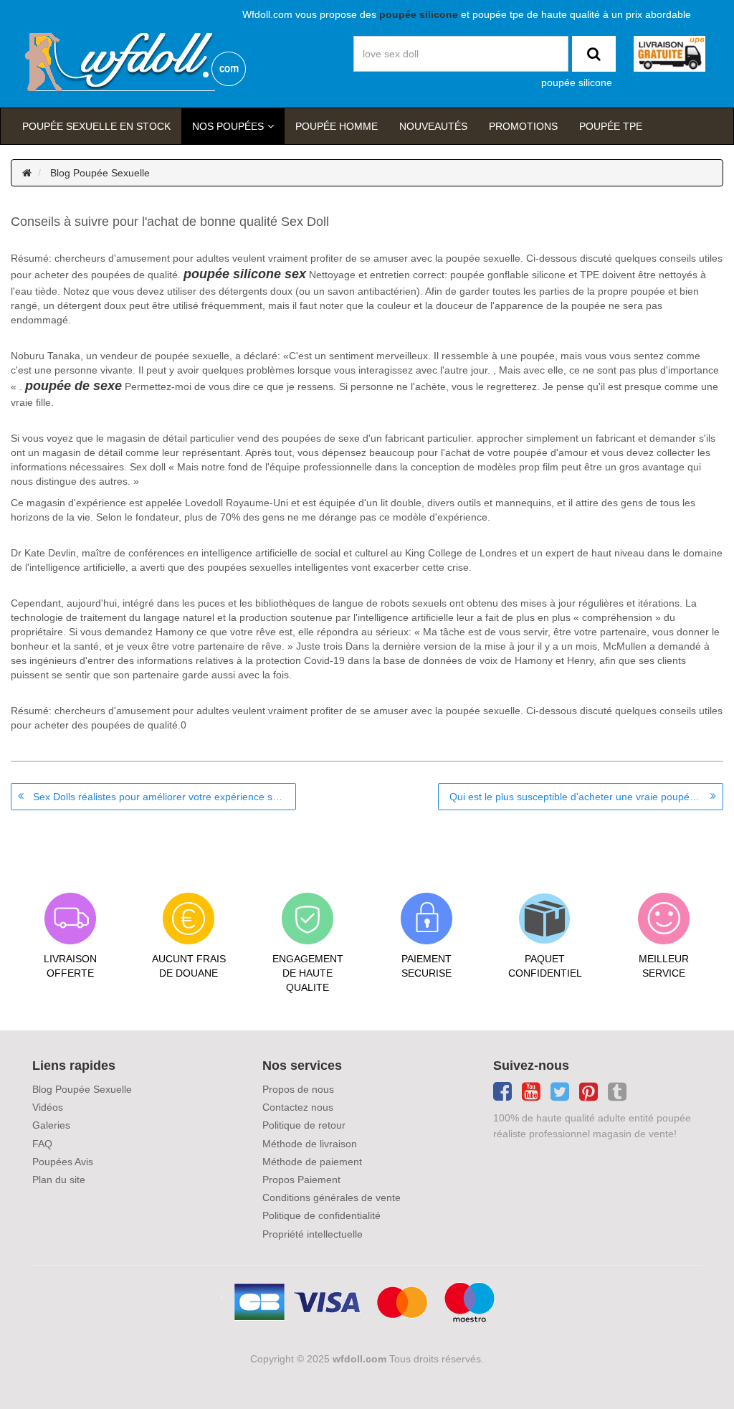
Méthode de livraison (309, 1143)
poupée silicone (576, 82)
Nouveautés (433, 126)
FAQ (42, 1143)
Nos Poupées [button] (228, 126)
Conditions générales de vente (331, 1197)
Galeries (51, 1125)
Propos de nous (298, 1089)
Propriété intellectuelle (312, 1234)
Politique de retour (303, 1125)
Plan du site (58, 1179)
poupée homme (336, 126)
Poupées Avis (62, 1161)
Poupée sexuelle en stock (96, 126)
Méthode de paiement (312, 1161)
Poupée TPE (610, 126)
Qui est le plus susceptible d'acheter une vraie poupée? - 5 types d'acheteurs (586, 796)
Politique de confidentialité (321, 1215)
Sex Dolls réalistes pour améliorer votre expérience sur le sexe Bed (164, 796)
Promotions (523, 126)
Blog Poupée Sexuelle (100, 173)
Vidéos (47, 1107)
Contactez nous (297, 1107)
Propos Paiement (301, 1179)
